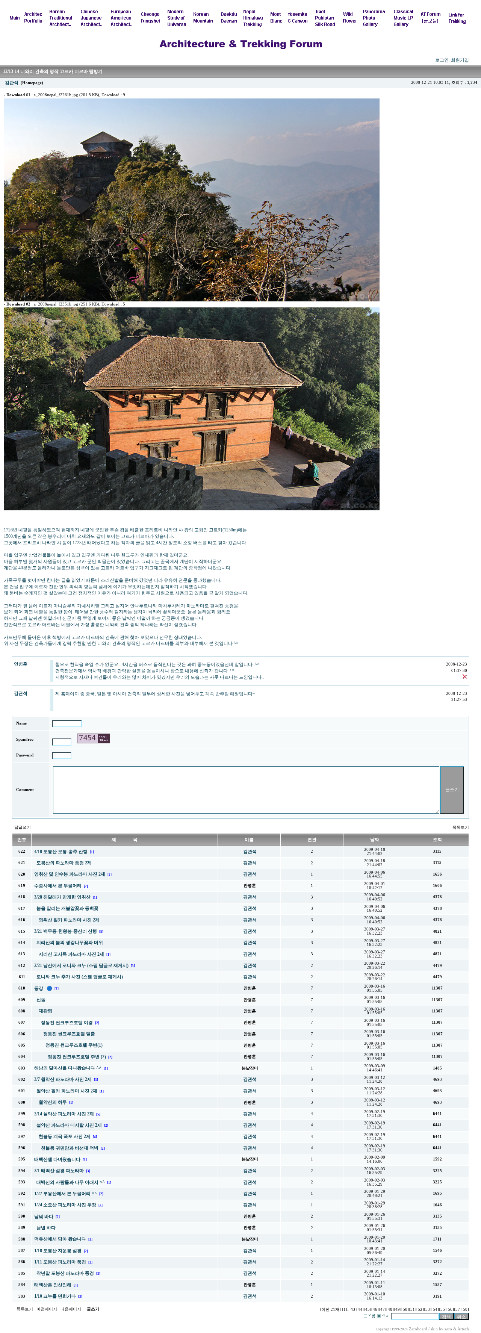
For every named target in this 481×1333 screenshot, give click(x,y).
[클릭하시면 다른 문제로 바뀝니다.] (93, 738)
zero (448, 1329)
